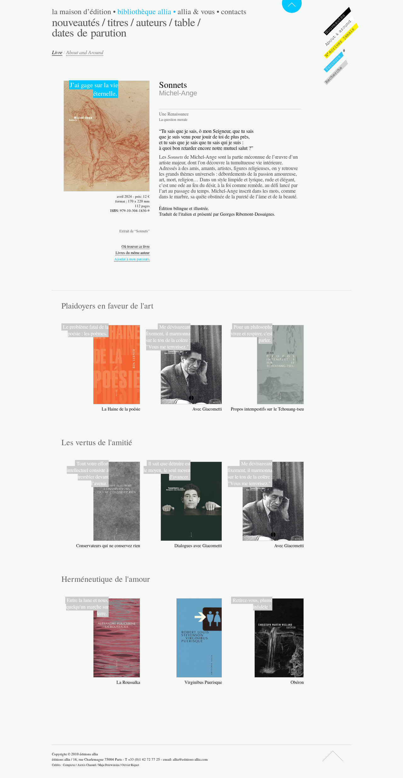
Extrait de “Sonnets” (134, 230)
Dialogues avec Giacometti (198, 545)
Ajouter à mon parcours (132, 258)
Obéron (297, 682)
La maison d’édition (84, 11)
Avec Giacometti (207, 409)
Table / (187, 21)
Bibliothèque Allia (146, 11)
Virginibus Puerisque (203, 682)
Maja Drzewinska (108, 765)
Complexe (69, 765)
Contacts (233, 11)
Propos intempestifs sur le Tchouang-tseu (267, 409)
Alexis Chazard (86, 765)
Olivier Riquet (130, 765)
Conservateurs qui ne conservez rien (108, 545)
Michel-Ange (178, 93)
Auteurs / (154, 21)
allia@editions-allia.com (190, 759)
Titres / (120, 21)
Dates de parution (89, 32)
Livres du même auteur (133, 252)
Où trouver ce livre (136, 246)
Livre (57, 52)
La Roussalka (128, 682)
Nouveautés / (78, 21)
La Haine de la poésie (121, 409)
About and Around (84, 52)
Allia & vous (198, 11)
